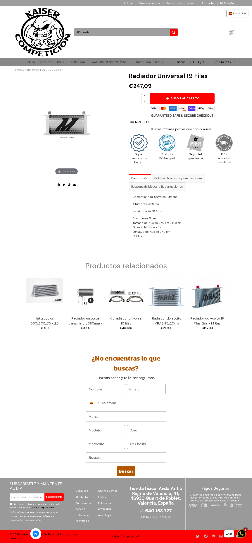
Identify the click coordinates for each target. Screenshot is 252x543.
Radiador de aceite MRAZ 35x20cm (166, 321)
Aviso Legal (104, 515)
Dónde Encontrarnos (180, 3)
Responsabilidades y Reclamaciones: (157, 187)
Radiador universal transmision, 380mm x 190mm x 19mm (85, 321)
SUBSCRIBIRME (54, 497)
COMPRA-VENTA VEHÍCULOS (111, 62)
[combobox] (93, 403)
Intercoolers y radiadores (45, 70)
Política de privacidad (43, 507)
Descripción (140, 178)
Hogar (19, 70)
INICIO (31, 62)
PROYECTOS (143, 62)
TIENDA (45, 62)
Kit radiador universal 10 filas (126, 321)
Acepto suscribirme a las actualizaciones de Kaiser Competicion (35, 506)
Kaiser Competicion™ (126, 536)
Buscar (126, 471)
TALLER (61, 62)
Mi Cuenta (227, 3)
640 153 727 (226, 62)
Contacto (207, 3)
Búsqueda (82, 490)
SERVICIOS (78, 62)
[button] (237, 13)
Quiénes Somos (149, 3)
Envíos (102, 497)
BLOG (159, 62)
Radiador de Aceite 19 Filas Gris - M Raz (207, 321)
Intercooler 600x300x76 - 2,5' (45, 321)
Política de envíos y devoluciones (178, 178)
